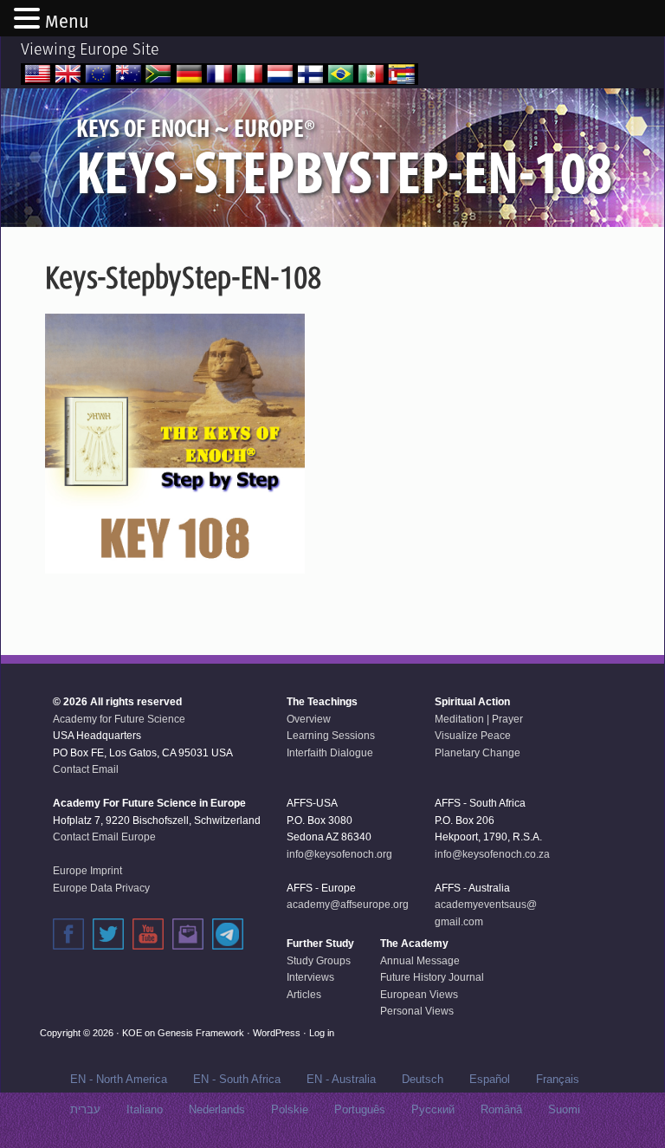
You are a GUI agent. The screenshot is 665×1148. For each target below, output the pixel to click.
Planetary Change (477, 753)
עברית (85, 1109)
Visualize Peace (473, 736)
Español (489, 1079)
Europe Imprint (87, 871)
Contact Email (86, 769)
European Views (419, 995)
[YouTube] (148, 934)
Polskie (289, 1109)
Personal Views (417, 1011)
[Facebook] (68, 934)
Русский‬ (433, 1109)
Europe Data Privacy (101, 888)
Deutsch (422, 1079)
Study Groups (319, 961)
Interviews (310, 977)
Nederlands (217, 1109)
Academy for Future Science (119, 719)
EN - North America (118, 1079)
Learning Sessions (331, 736)
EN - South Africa (237, 1079)
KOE (132, 1033)
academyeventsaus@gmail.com (486, 913)
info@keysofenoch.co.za (492, 854)
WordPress (276, 1033)
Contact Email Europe (104, 837)
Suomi (564, 1109)
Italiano (144, 1109)
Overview (309, 719)
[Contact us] (187, 934)
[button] (29, 20)
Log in (321, 1033)
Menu (67, 22)
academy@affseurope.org (348, 904)
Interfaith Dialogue (330, 753)
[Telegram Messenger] (227, 934)
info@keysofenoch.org (339, 854)
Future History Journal (432, 977)
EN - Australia (341, 1079)
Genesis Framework (201, 1033)
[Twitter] (108, 934)
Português (359, 1109)
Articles (304, 995)
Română (501, 1109)
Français (557, 1079)
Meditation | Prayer (479, 719)
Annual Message (420, 961)
